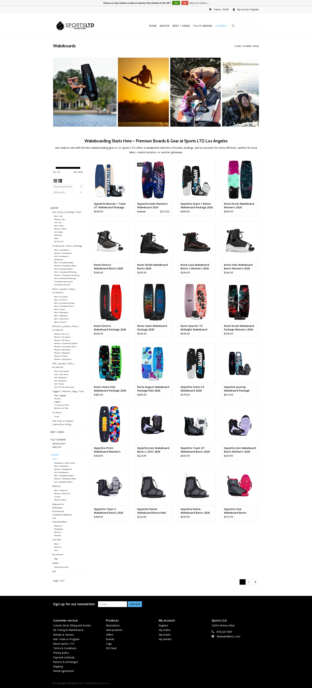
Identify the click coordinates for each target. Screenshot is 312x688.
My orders (165, 630)
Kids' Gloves (59, 384)
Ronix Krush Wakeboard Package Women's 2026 (239, 327)
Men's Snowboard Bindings (65, 272)
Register (163, 625)
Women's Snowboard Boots (65, 266)
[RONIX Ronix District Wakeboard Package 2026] (110, 302)
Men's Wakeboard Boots (64, 475)
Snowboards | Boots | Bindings (67, 245)
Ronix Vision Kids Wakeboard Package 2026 (110, 388)
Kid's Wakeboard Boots (63, 482)
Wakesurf (58, 526)
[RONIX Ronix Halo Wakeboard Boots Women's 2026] (240, 241)
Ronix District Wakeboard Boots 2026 (108, 266)
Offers (109, 634)
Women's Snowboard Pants (65, 346)
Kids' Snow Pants (61, 374)
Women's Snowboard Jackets (65, 343)
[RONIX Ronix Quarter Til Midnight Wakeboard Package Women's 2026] (197, 302)
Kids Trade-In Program (66, 639)
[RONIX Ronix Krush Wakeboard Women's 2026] (240, 180)
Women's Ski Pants (62, 340)
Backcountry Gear (61, 408)
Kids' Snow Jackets (61, 371)
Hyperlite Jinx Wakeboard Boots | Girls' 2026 (153, 449)
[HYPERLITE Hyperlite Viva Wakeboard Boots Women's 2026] (240, 485)
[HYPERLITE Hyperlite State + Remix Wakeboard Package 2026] (197, 180)
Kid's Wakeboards (61, 472)
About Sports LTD (63, 643)
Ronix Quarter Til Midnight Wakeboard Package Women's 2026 (195, 327)
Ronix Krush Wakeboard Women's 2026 (239, 205)
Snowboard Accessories (63, 281)
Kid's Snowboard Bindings (65, 278)
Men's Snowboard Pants (64, 306)
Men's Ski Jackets (61, 297)
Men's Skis (58, 216)
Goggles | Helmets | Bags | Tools (68, 391)
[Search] (233, 26)
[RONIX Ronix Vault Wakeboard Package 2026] (153, 302)
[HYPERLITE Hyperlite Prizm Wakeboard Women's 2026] (110, 424)
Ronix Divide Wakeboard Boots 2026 (152, 266)
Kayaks (55, 563)
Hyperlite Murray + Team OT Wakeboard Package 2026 (110, 205)
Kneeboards (58, 511)
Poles (56, 238)
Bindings (58, 235)
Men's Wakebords (61, 466)
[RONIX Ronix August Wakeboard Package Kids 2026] (153, 363)
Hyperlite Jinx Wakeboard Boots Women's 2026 (240, 449)
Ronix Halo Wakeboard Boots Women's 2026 (238, 266)
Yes (176, 3)
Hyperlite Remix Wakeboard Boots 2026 (195, 510)
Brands (110, 639)
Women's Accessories (63, 359)
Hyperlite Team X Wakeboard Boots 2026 (108, 510)
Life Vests (56, 539)
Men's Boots (59, 226)
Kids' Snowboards (61, 256)
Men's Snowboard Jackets (64, 303)
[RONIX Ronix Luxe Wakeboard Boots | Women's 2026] (197, 241)
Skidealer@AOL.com (228, 636)
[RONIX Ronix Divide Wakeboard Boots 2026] (153, 241)
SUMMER (220, 25)
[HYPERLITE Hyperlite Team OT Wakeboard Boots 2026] (197, 424)
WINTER (164, 25)
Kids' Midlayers (60, 381)
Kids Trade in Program (62, 421)
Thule (56, 416)
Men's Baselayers (61, 312)
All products (113, 625)
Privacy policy (61, 652)
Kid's (56, 550)
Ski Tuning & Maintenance (68, 630)
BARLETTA (56, 447)
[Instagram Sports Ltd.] (256, 604)
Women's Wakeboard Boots (65, 479)
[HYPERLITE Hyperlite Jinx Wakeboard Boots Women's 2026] (240, 424)
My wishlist (165, 639)
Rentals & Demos (63, 634)
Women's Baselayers (62, 350)
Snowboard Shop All (62, 284)
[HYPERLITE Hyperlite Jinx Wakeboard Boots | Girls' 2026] (153, 424)
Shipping (58, 666)
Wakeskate (57, 507)
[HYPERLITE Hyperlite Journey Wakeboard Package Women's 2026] (240, 363)
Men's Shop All (60, 322)
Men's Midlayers (61, 316)
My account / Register (248, 9)
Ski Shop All (59, 241)
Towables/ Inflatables (62, 514)
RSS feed (111, 648)
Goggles (57, 402)
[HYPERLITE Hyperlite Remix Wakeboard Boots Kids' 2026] (153, 485)
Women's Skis (59, 219)
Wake (256, 46)
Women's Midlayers (62, 353)
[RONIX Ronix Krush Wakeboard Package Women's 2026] (240, 302)
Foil (54, 518)
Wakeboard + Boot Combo (64, 463)
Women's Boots (60, 229)
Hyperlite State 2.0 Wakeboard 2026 (192, 388)
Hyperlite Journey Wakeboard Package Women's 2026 (237, 388)
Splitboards (58, 259)
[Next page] (255, 582)
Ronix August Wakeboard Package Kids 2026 (153, 388)
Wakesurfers (58, 504)
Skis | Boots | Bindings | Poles (66, 212)
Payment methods (64, 657)
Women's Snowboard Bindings (67, 275)
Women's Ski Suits (61, 334)
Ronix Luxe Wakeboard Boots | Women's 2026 (195, 266)
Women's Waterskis (62, 493)
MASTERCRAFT (59, 443)
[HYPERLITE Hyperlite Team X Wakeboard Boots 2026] (110, 485)
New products (114, 630)
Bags (56, 559)
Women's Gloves (61, 356)
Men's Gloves (59, 309)
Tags (109, 643)
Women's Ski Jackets (62, 337)
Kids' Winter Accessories (64, 387)
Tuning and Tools (61, 405)
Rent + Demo (181, 25)
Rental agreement (63, 671)
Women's (58, 547)
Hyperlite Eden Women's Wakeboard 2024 (152, 205)
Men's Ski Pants (60, 300)
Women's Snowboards (63, 253)
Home (153, 25)
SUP (54, 571)
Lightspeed (103, 683)
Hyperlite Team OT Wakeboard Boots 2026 (195, 449)
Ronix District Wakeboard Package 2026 (110, 327)
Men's (56, 544)
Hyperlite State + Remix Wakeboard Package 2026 (197, 205)
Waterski (56, 486)
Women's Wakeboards (63, 469)
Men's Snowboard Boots (64, 262)
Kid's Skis (58, 222)
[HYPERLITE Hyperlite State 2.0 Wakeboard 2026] (197, 363)
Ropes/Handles (59, 521)
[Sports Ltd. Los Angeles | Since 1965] (82, 25)
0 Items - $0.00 (221, 9)
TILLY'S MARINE (202, 25)
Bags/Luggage (60, 395)
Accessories (57, 554)
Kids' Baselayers (60, 377)
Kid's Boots (58, 232)
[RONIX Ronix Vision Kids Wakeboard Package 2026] (110, 363)
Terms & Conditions (65, 648)
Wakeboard (58, 529)
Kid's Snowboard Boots (63, 269)
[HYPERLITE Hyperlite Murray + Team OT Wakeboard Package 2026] (110, 180)
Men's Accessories (61, 319)
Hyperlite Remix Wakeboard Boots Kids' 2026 (151, 511)
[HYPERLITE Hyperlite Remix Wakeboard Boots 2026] (197, 485)
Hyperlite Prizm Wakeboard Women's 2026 (107, 449)
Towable (57, 535)
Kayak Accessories (61, 567)
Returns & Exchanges (65, 662)
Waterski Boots (60, 500)
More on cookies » (199, 3)
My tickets (165, 634)
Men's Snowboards (62, 250)
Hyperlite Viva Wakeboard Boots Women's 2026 (235, 511)
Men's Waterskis (61, 490)
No (184, 3)
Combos (57, 497)
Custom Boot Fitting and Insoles (72, 625)
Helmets (57, 398)
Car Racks (56, 412)
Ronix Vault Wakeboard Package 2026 (152, 327)
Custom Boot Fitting (61, 424)
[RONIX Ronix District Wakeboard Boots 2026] (110, 241)
